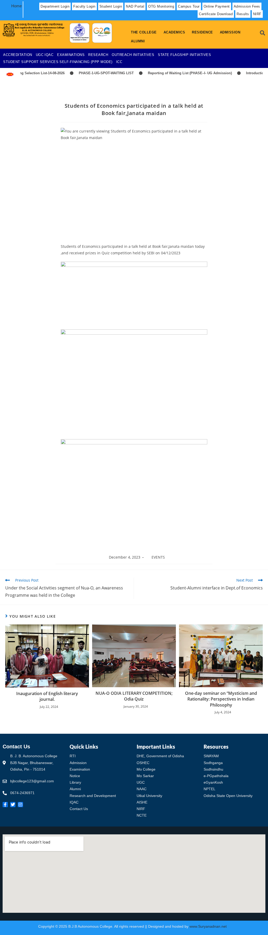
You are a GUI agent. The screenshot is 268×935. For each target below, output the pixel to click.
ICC (119, 62)
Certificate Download (216, 14)
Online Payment (217, 6)
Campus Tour (189, 6)
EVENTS (158, 557)
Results (243, 14)
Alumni (138, 41)
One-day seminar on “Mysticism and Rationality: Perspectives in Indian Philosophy (221, 699)
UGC (40, 55)
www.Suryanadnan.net (208, 926)
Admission (230, 32)
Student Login (110, 6)
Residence (202, 32)
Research (98, 55)
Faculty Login (84, 6)
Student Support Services (30, 62)
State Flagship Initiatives (184, 55)
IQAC (48, 55)
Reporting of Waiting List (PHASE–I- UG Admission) (178, 73)
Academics (174, 32)
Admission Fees (247, 6)
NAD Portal (135, 6)
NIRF (257, 14)
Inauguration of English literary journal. (47, 696)
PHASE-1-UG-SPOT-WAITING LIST (94, 73)
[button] (145, 32)
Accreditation (17, 55)
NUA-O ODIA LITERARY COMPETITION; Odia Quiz (134, 696)
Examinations (71, 55)
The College (144, 32)
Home (16, 6)
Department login (55, 6)
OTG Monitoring (161, 6)
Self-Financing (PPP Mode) (86, 62)
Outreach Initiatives (133, 55)
